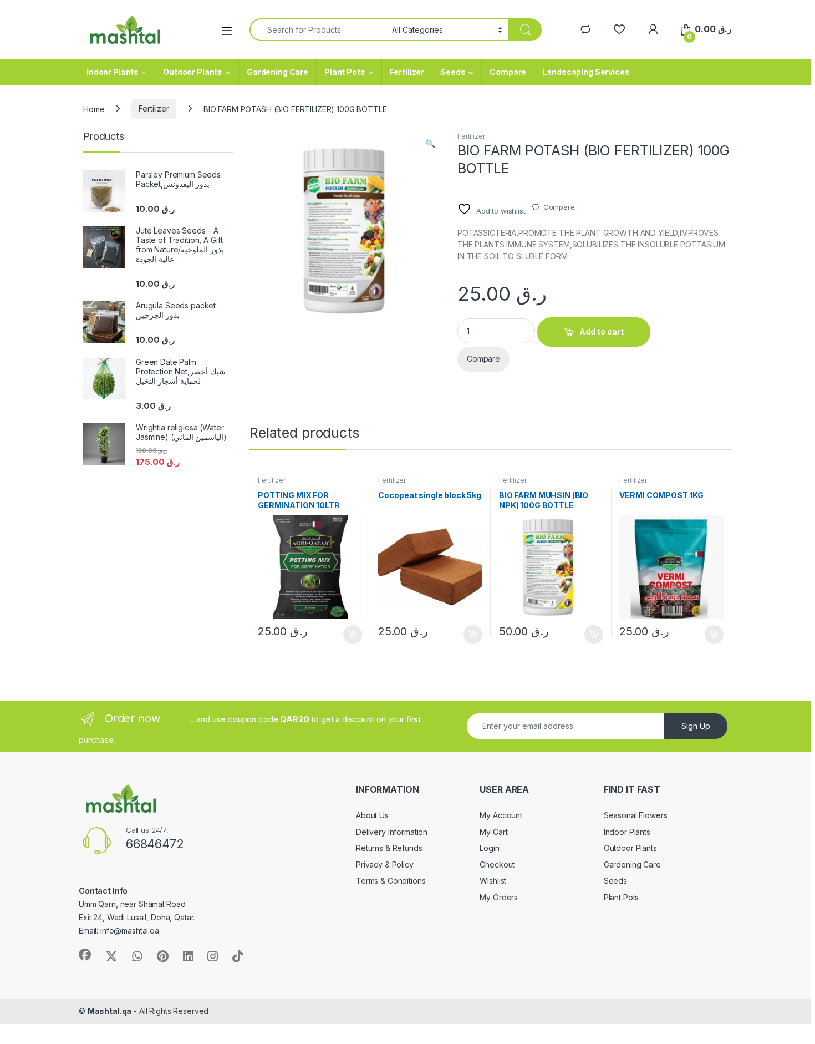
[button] (430, 143)
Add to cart (601, 331)
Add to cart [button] (352, 634)
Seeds (452, 72)
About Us (372, 815)
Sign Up (695, 726)
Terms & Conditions (390, 880)
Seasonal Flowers (636, 815)
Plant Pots (344, 72)
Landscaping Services (585, 72)
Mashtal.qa (110, 1011)
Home (93, 108)
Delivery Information (391, 832)
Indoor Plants (112, 72)
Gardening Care (277, 72)
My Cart (493, 832)
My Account (501, 815)
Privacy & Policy (385, 864)
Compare (508, 72)
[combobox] (317, 29)
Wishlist (493, 880)
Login (489, 848)
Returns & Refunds (389, 848)
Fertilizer (407, 72)
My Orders (499, 897)
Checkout (497, 864)
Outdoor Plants (192, 72)
